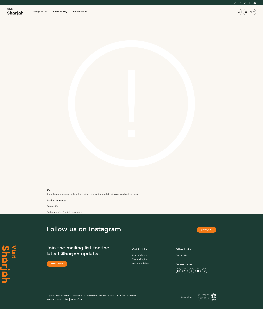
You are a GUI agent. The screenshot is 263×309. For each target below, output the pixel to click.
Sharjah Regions (140, 259)
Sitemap (50, 299)
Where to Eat (80, 12)
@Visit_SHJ (206, 230)
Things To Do (40, 12)
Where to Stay (60, 12)
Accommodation (140, 263)
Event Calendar (140, 255)
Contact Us (181, 255)
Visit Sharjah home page (70, 212)
